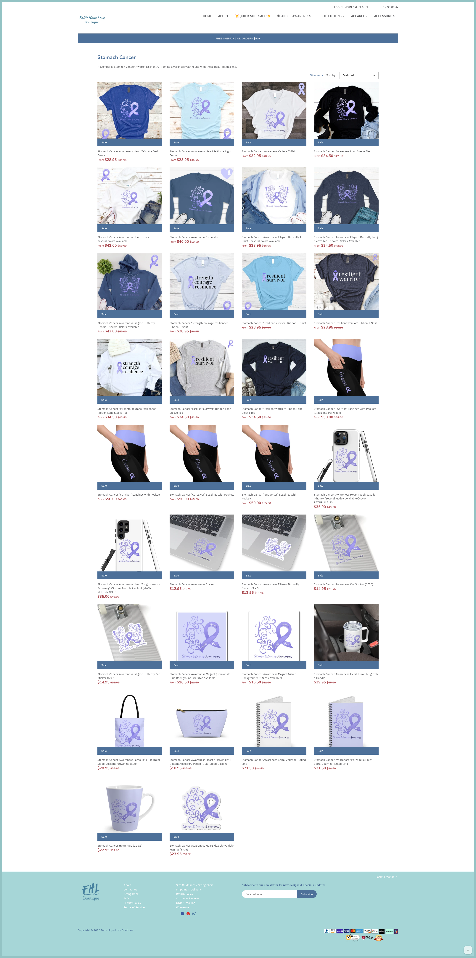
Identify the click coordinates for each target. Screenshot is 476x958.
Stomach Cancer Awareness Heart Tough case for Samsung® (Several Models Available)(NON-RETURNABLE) (128, 588)
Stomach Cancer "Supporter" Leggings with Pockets (269, 496)
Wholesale (182, 907)
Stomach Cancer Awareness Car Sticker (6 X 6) (343, 584)
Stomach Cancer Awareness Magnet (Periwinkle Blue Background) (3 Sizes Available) (200, 676)
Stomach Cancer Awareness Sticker (192, 584)
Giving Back (131, 894)
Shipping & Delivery (188, 889)
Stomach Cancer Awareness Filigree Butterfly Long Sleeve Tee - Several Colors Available (346, 239)
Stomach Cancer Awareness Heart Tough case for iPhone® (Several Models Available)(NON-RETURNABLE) (345, 498)
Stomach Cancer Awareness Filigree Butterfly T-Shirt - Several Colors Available (272, 239)
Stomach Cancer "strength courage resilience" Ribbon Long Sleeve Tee (126, 410)
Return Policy (184, 894)
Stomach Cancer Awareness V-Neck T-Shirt (269, 151)
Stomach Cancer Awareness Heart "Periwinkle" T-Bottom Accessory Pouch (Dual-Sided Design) (201, 761)
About (127, 885)
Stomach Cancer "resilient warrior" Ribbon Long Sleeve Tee (272, 410)
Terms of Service (134, 907)
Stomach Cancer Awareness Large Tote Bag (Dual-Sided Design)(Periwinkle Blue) (129, 761)
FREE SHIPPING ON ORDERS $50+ (238, 38)
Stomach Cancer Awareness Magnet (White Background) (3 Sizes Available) (269, 676)
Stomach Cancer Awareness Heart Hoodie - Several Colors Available (124, 239)
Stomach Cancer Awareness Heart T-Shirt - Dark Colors (128, 153)
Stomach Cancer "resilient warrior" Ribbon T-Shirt (345, 323)
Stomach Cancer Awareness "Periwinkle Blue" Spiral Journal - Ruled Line (343, 761)
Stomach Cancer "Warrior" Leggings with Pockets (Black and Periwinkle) (345, 410)
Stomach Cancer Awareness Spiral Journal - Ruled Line (274, 761)
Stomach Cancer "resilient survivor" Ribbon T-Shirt (274, 323)
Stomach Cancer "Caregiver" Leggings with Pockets (202, 494)
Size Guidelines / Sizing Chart (194, 885)
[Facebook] (182, 913)
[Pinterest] (188, 913)
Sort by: (331, 75)
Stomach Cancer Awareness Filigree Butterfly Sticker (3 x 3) (270, 586)
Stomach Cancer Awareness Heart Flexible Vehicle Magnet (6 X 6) (202, 847)
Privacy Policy (132, 903)
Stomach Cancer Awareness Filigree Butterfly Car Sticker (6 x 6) (128, 676)
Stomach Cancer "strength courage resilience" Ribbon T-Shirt (199, 325)
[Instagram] (194, 913)
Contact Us (130, 889)
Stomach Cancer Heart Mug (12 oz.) (119, 845)
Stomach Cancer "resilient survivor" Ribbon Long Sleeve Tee (200, 410)
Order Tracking (185, 903)
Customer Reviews (187, 898)
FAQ (126, 898)
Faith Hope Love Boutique (117, 930)
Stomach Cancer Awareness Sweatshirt (194, 237)
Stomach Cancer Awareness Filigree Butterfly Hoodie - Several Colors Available (126, 325)
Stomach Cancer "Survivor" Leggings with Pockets (128, 494)
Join (348, 7)
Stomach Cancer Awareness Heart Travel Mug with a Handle (346, 676)
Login (338, 7)
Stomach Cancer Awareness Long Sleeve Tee (342, 151)
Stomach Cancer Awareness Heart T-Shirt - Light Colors (200, 153)
